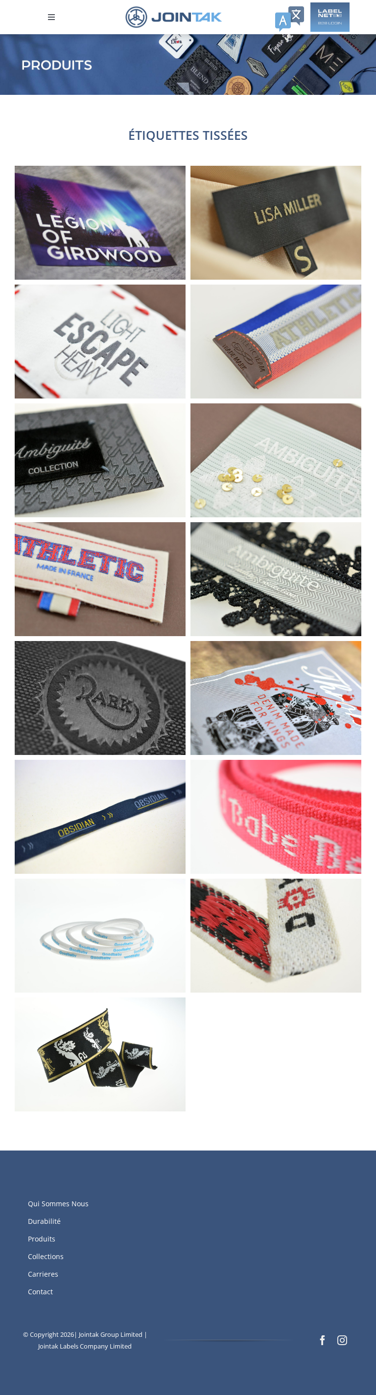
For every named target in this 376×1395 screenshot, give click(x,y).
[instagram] (342, 1340)
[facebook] (323, 1340)
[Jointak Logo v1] (174, 9)
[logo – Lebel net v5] (330, 6)
